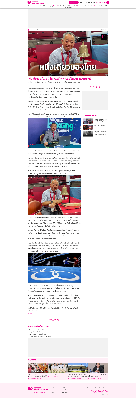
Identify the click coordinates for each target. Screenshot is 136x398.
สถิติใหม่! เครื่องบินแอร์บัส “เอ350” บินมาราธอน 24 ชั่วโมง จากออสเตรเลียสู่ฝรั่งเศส (77, 376)
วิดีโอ (106, 6)
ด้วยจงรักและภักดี (52, 374)
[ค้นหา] (107, 2)
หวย (55, 6)
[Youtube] (99, 391)
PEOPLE (74, 6)
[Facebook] (53, 320)
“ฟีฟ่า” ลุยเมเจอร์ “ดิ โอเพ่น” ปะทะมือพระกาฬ (40, 329)
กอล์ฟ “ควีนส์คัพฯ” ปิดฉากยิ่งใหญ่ (37, 334)
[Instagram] (106, 391)
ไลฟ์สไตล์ (61, 6)
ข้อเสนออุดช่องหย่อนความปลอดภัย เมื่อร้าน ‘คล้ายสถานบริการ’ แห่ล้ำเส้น (100, 120)
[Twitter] (55, 320)
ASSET (68, 6)
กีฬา (44, 6)
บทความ (80, 6)
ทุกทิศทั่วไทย (68, 7)
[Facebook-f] (92, 391)
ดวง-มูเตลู (50, 6)
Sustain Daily (89, 6)
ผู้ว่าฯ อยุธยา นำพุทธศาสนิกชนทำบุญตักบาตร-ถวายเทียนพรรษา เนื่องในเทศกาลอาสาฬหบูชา (37, 376)
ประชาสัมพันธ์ (99, 6)
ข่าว (35, 6)
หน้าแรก (29, 6)
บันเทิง (39, 6)
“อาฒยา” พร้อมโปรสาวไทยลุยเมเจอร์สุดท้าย (40, 336)
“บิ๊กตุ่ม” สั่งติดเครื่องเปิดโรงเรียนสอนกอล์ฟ (39, 332)
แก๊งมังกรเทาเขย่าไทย (99, 125)
